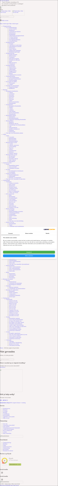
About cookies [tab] (29, 233)
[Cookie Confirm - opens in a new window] (49, 229)
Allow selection (29, 255)
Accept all (29, 252)
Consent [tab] (10, 233)
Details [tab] (47, 233)
